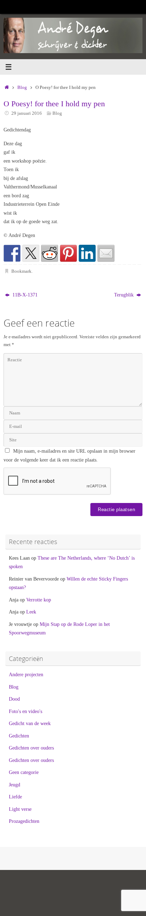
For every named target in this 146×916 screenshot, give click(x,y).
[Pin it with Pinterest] (68, 253)
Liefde (15, 796)
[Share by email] (105, 253)
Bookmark (21, 271)
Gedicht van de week (30, 723)
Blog (22, 87)
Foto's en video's (25, 711)
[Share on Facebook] (12, 253)
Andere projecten (26, 674)
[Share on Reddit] (49, 253)
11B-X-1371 (24, 295)
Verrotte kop (38, 600)
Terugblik (124, 295)
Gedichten (19, 736)
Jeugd (14, 784)
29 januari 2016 (26, 113)
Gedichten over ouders (31, 748)
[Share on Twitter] (30, 253)
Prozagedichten (24, 821)
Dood (14, 699)
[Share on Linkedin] (87, 253)
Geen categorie (24, 772)
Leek (31, 612)
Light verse (20, 809)
